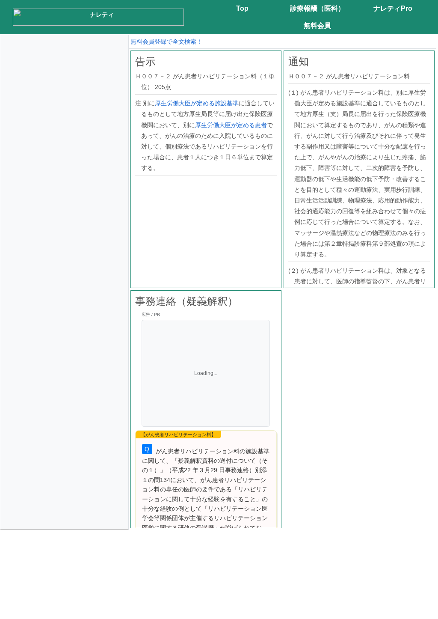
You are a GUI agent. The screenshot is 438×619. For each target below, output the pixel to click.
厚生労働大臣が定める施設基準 (197, 103)
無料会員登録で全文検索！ (166, 41)
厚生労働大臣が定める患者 (231, 125)
